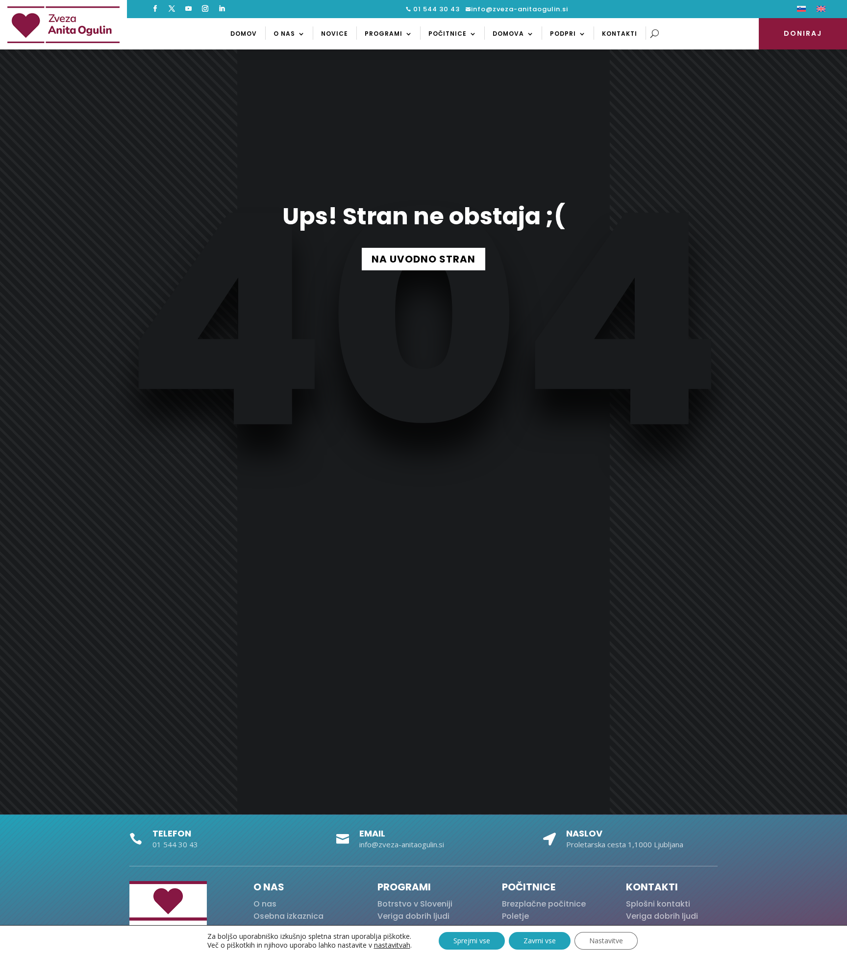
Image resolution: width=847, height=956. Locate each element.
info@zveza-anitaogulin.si (519, 9)
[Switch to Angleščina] (821, 10)
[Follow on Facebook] (155, 8)
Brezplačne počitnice (544, 903)
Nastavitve (606, 940)
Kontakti (619, 33)
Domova (508, 33)
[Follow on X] (171, 8)
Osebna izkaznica (288, 916)
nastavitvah (392, 945)
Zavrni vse (539, 940)
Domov (243, 33)
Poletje (515, 916)
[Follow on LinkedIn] (221, 8)
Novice (334, 33)
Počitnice (447, 33)
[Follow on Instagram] (205, 8)
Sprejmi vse (471, 940)
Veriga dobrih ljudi (413, 916)
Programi (383, 33)
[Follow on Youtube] (188, 8)
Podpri (563, 33)
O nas (284, 33)
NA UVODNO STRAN (423, 259)
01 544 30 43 (435, 9)
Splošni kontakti (658, 903)
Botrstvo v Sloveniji (414, 903)
